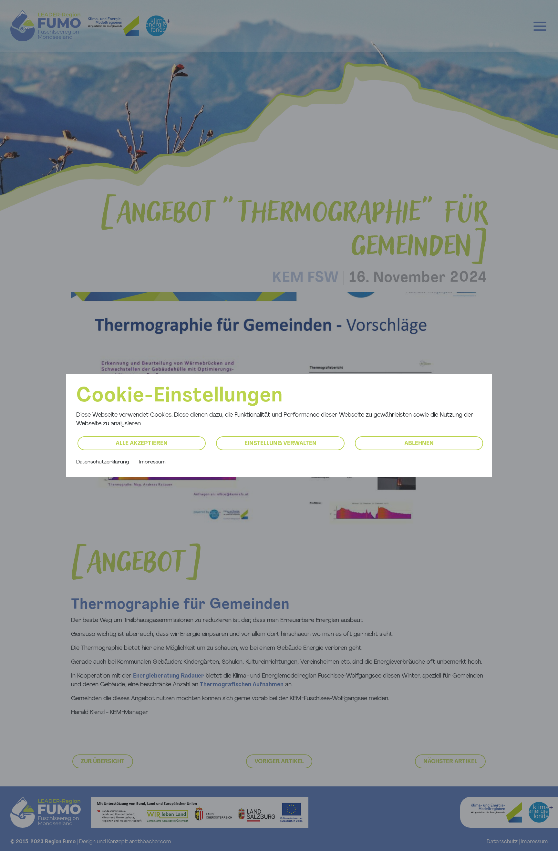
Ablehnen (419, 444)
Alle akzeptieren (142, 444)
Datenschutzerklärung (102, 462)
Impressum (152, 462)
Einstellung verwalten (280, 444)
